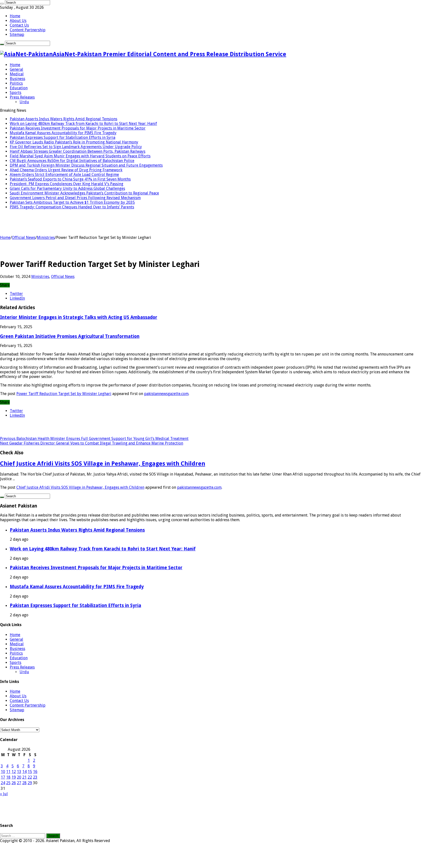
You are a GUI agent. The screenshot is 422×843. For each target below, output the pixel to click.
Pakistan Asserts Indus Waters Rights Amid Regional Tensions (63, 119)
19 (13, 777)
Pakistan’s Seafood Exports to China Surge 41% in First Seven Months (70, 179)
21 (24, 777)
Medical (17, 74)
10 (3, 771)
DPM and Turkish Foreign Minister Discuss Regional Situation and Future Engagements (86, 165)
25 (8, 783)
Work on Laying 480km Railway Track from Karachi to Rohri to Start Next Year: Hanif (83, 123)
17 (3, 777)
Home (15, 16)
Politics (16, 83)
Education (19, 88)
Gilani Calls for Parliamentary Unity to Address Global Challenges (67, 188)
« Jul (4, 794)
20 (19, 777)
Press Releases (22, 97)
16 (35, 771)
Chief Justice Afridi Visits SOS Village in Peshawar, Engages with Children (102, 463)
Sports (15, 92)
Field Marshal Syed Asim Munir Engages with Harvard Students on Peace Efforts (80, 156)
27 (19, 783)
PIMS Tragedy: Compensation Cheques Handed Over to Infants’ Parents (72, 207)
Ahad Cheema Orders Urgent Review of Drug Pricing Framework (66, 170)
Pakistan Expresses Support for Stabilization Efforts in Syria (62, 137)
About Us (18, 20)
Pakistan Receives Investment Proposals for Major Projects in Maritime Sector (78, 128)
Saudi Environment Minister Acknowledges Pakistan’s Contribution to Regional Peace (84, 193)
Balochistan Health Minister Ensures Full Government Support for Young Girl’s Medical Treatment (94, 438)
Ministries (46, 237)
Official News (23, 237)
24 (3, 783)
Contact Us (19, 25)
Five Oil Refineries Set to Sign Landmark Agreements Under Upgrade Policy (76, 146)
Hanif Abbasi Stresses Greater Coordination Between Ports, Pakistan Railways (77, 151)
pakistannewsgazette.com (166, 393)
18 (8, 777)
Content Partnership (27, 30)
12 (13, 771)
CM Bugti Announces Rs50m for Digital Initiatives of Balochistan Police (72, 160)
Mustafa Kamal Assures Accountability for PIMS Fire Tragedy (63, 133)
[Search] (2, 3)
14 (24, 771)
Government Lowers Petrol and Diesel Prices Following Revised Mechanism (75, 197)
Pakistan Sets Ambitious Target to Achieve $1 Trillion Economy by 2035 (72, 202)
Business (17, 78)
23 (35, 777)
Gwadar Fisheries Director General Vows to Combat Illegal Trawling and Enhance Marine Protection (91, 443)
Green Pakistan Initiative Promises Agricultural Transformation (69, 336)
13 (19, 771)
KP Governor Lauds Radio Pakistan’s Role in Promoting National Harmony (74, 142)
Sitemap (17, 34)
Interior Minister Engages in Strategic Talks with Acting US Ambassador (78, 317)
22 (30, 777)
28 (24, 783)
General (16, 69)
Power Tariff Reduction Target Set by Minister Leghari (63, 393)
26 (13, 783)
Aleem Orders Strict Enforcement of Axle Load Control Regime (64, 174)
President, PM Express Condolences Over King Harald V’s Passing (66, 184)
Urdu (24, 102)
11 (8, 771)
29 (30, 783)
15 (30, 771)
